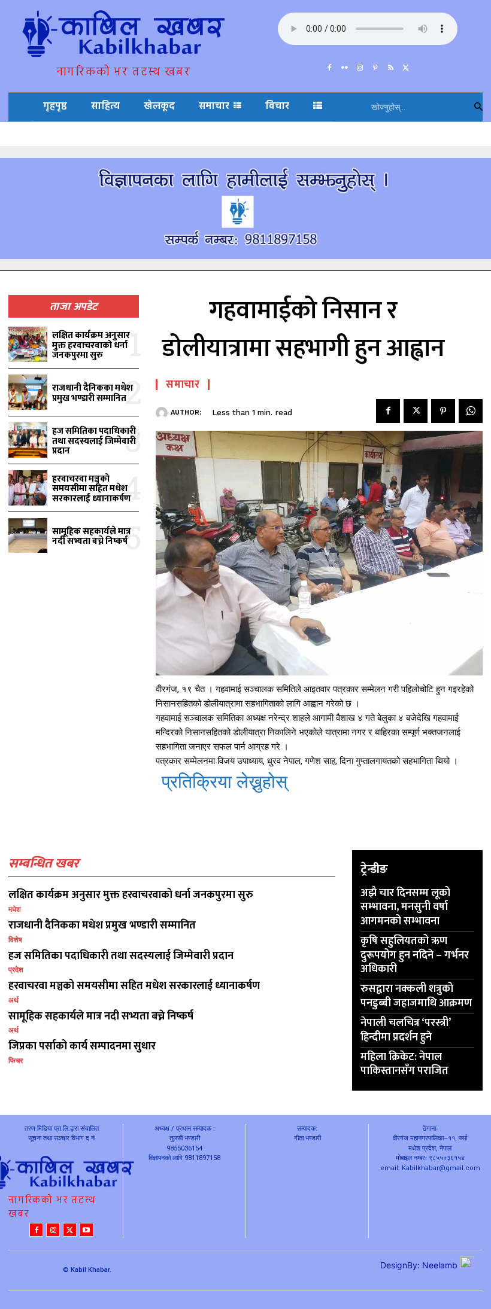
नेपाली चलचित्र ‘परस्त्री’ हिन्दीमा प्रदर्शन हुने (405, 1030)
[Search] (478, 107)
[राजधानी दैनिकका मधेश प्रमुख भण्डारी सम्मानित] (27, 392)
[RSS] (391, 65)
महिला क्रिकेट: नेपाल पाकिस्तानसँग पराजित (404, 1064)
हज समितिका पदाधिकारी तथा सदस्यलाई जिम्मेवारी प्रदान (94, 441)
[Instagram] (360, 65)
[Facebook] (329, 65)
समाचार (182, 384)
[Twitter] (406, 65)
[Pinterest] (375, 65)
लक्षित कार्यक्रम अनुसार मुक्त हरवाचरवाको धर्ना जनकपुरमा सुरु (91, 345)
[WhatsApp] (471, 411)
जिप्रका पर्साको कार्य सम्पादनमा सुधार (82, 1046)
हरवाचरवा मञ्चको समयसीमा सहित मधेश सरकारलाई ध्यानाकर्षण (91, 488)
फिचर (15, 1060)
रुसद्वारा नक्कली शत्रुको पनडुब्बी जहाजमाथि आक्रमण (416, 996)
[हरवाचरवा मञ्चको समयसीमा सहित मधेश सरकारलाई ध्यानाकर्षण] (27, 488)
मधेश (14, 909)
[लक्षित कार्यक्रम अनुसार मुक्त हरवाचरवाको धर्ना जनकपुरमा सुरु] (27, 344)
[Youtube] (86, 1230)
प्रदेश (15, 969)
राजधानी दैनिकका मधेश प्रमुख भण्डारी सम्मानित (92, 393)
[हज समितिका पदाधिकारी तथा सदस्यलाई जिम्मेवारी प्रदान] (27, 440)
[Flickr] (345, 65)
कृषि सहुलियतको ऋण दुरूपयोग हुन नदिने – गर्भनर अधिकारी (414, 955)
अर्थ (13, 1000)
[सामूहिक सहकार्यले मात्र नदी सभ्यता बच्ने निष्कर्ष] (27, 535)
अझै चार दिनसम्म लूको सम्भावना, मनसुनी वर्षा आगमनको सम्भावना (405, 907)
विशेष (15, 939)
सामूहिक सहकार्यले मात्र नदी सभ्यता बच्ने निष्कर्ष (91, 536)
